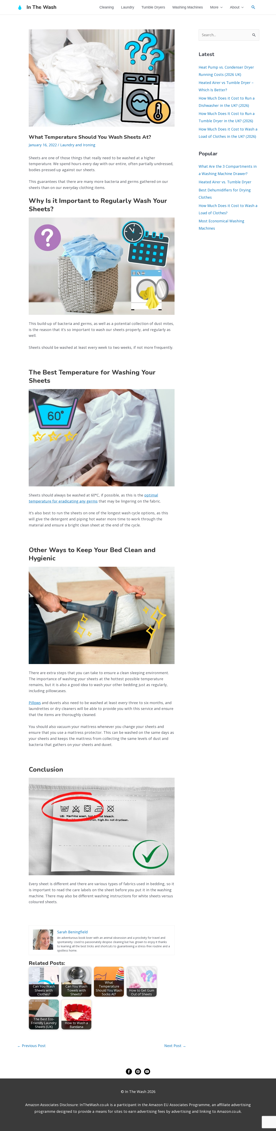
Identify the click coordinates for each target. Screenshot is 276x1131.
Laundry (127, 7)
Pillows (35, 702)
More (214, 7)
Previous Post (31, 1045)
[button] (253, 7)
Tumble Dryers (153, 7)
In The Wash (41, 7)
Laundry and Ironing (77, 144)
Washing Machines (187, 7)
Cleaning (106, 7)
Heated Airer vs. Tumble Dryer (225, 181)
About (234, 7)
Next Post (175, 1045)
